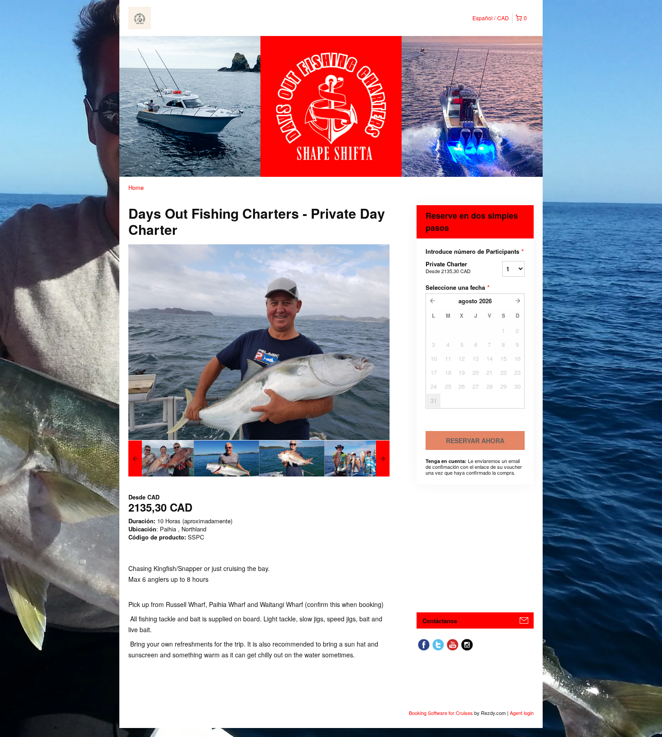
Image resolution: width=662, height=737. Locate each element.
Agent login (522, 712)
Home (136, 187)
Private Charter (448, 267)
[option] (161, 458)
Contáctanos (439, 620)
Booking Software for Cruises (441, 712)
